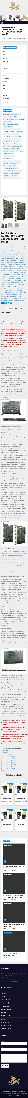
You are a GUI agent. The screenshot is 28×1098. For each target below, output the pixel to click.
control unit (6, 148)
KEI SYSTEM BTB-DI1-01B (8, 766)
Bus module (21, 119)
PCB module (23, 292)
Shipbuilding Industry (15, 173)
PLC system (6, 173)
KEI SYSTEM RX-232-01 (7, 754)
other (13, 36)
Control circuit (6, 136)
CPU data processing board (9, 151)
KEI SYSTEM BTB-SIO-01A (8, 756)
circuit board (14, 258)
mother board (8, 292)
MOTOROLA (6, 82)
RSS (13, 1095)
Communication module (8, 131)
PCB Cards (21, 551)
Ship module (14, 175)
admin (14, 870)
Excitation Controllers (19, 284)
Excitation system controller (8, 286)
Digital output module (8, 158)
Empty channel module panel (10, 165)
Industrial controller (14, 288)
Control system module (16, 146)
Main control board (16, 170)
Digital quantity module (8, 161)
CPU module (20, 151)
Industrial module (7, 170)
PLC (12, 364)
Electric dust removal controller (15, 276)
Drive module (18, 161)
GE (3, 71)
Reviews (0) (18, 308)
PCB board (16, 292)
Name (3, 1041)
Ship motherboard (7, 178)
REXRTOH (5, 88)
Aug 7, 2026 (7, 870)
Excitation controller (6, 284)
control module (16, 141)
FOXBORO (5, 68)
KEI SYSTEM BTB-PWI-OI (8, 758)
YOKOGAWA (6, 102)
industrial (19, 364)
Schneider (5, 92)
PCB (10, 579)
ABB (4, 55)
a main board (16, 246)
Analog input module (8, 114)
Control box (16, 134)
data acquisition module (8, 156)
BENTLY (5, 58)
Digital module (9, 272)
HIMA (4, 75)
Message (4, 1053)
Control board (18, 131)
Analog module (17, 114)
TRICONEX (5, 95)
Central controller (7, 121)
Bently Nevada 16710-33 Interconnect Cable (10, 954)
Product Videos (7, 845)
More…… (3, 770)
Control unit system (14, 148)
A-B (4, 51)
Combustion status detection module (11, 129)
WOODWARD (6, 98)
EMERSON (5, 61)
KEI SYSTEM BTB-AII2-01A (8, 768)
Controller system (7, 141)
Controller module (18, 138)
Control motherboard (8, 143)
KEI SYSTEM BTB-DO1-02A (8, 764)
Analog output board (8, 116)
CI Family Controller (7, 126)
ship (14, 511)
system (17, 553)
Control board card (7, 134)
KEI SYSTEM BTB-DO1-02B (8, 762)
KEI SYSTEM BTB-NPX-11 (8, 760)
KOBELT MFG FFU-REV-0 (8, 750)
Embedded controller (6, 280)
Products (8, 36)
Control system (6, 146)
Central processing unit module (10, 124)
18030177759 (14, 982)
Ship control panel (6, 294)
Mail (2, 1047)
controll (5, 138)
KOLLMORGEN (6, 78)
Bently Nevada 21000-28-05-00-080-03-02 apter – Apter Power (13, 896)
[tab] (10, 308)
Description (10, 308)
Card (10, 592)
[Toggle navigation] (25, 22)
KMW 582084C (5, 752)
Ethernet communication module (10, 168)
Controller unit (9, 270)
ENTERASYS (6, 65)
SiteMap (17, 1095)
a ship (15, 116)
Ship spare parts (17, 178)
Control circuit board (16, 136)
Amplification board (15, 248)
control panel (17, 143)
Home (3, 36)
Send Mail (5, 1066)
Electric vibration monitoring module (11, 163)
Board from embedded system (10, 119)
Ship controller (6, 175)
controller (10, 138)
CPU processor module (8, 153)
